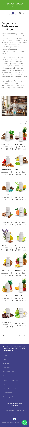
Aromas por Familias (11, 397)
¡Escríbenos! (7, 393)
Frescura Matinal (6, 194)
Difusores (6, 359)
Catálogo (6, 384)
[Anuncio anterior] (3, 5)
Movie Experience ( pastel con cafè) (6, 321)
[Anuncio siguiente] (26, 5)
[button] (4, 13)
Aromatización (8, 372)
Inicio (5, 355)
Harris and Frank (6, 220)
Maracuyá (4, 295)
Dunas (16, 169)
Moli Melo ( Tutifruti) (20, 295)
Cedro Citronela (5, 144)
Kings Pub (17, 220)
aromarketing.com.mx (13, 422)
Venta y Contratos (9, 388)
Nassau (17, 321)
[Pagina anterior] (3, 335)
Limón (16, 245)
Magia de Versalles (20, 270)
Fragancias (7, 363)
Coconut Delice (19, 144)
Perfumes (6, 367)
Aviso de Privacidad (10, 380)
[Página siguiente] (14, 339)
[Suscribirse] (24, 410)
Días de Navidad (6, 169)
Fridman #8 (18, 194)
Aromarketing (8, 376)
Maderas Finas (5, 270)
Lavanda (3, 245)
